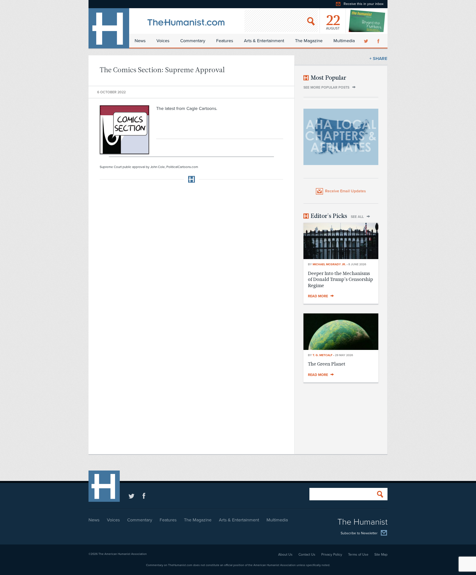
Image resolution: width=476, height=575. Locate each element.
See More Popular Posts (326, 87)
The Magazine (309, 40)
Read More (318, 296)
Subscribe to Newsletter (359, 533)
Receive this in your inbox (364, 4)
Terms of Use (358, 554)
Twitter (366, 41)
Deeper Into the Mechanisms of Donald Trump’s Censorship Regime (340, 279)
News (140, 40)
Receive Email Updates (345, 191)
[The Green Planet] (340, 348)
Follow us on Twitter (131, 495)
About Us (285, 554)
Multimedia (344, 40)
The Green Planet (326, 364)
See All (357, 217)
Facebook (379, 41)
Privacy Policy (331, 554)
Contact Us (306, 554)
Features (224, 40)
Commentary (192, 40)
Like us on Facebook (143, 495)
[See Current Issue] (367, 21)
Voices (162, 40)
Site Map (380, 554)
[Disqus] (191, 249)
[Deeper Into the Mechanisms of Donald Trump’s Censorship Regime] (340, 257)
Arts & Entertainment (264, 40)
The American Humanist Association (122, 554)
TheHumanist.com (109, 28)
